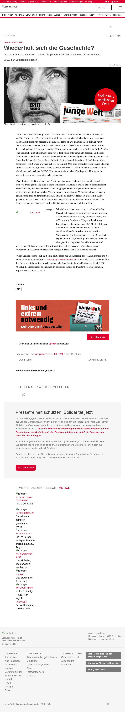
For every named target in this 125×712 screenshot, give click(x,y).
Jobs (7, 690)
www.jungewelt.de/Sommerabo (62, 259)
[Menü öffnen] (120, 7)
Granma (30, 675)
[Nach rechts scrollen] (121, 15)
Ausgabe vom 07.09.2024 (49, 354)
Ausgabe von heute (96, 633)
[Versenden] (120, 26)
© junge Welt (8, 704)
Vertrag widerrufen (96, 669)
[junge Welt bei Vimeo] (118, 704)
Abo (107, 1)
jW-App (9, 686)
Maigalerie (32, 661)
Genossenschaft (60, 2)
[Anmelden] (121, 1)
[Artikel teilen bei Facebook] (116, 26)
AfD (18, 289)
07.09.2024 (9, 35)
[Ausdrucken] (5, 26)
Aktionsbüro (45, 2)
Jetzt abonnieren (26, 467)
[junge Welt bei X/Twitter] (108, 704)
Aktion (115, 36)
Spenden (66, 664)
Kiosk (8, 683)
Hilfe (49, 704)
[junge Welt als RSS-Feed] (122, 704)
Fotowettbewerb (35, 672)
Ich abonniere (98, 337)
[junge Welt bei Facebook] (104, 704)
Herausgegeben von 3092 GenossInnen (105, 636)
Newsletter (10, 664)
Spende (114, 1)
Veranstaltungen (76, 2)
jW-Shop (88, 2)
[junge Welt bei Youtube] (115, 704)
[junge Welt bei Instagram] (112, 704)
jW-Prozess (33, 2)
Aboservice (11, 657)
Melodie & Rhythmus (37, 664)
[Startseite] (10, 8)
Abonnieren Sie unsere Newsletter (103, 663)
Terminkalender (13, 675)
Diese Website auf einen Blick (101, 639)
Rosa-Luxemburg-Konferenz (14, 2)
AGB (43, 704)
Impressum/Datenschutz (27, 704)
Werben (9, 668)
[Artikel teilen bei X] (111, 26)
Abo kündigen (12, 661)
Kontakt (9, 679)
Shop (29, 668)
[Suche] (115, 8)
